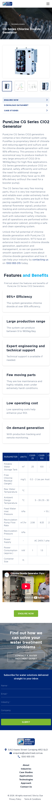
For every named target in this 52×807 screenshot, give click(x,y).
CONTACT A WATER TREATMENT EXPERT (26, 657)
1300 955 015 (13, 263)
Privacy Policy (15, 799)
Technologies (18, 24)
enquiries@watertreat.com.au (28, 753)
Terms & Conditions (32, 799)
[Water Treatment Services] (11, 4)
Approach (26, 783)
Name (4, 685)
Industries (26, 768)
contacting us (40, 259)
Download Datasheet (16, 105)
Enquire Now (11, 100)
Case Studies (11, 110)
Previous (7, 62)
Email (4, 694)
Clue (41, 795)
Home (5, 24)
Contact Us (26, 786)
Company (6, 710)
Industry (5, 702)
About (26, 765)
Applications (26, 776)
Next (45, 62)
